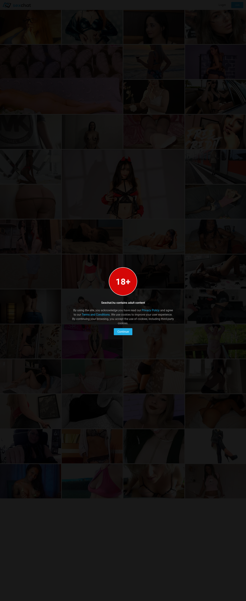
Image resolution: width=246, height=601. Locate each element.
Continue (123, 331)
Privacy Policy (151, 310)
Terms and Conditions (96, 314)
